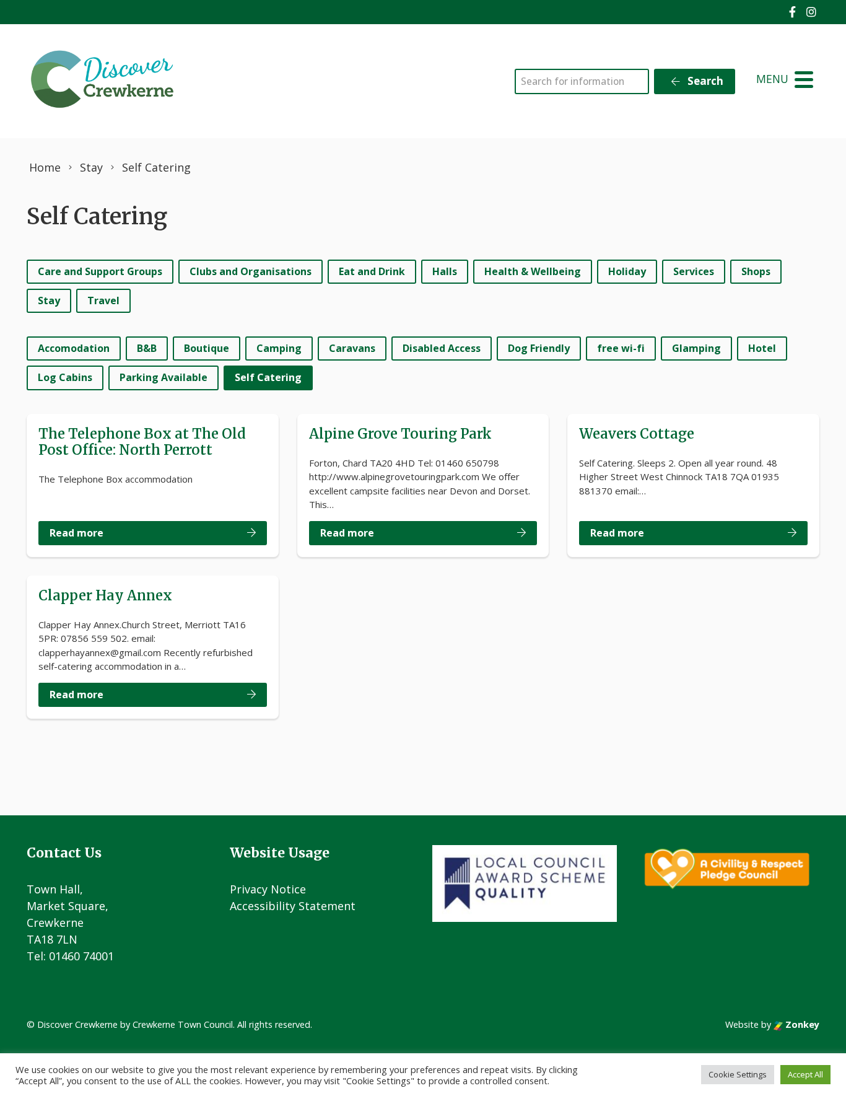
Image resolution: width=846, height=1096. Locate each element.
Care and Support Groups (100, 271)
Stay (49, 300)
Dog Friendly (539, 348)
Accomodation (74, 348)
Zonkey (801, 1024)
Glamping (696, 348)
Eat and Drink (372, 271)
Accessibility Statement (292, 905)
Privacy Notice (268, 889)
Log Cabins (65, 377)
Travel (103, 300)
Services (693, 271)
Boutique (206, 348)
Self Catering (268, 377)
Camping (279, 348)
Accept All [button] (805, 1074)
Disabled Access (442, 348)
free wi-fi (621, 348)
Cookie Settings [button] (738, 1074)
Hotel (762, 348)
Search (704, 81)
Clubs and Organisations (251, 271)
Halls (444, 271)
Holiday (627, 271)
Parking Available (163, 377)
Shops (755, 271)
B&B (147, 348)
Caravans (352, 348)
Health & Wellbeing (532, 271)
